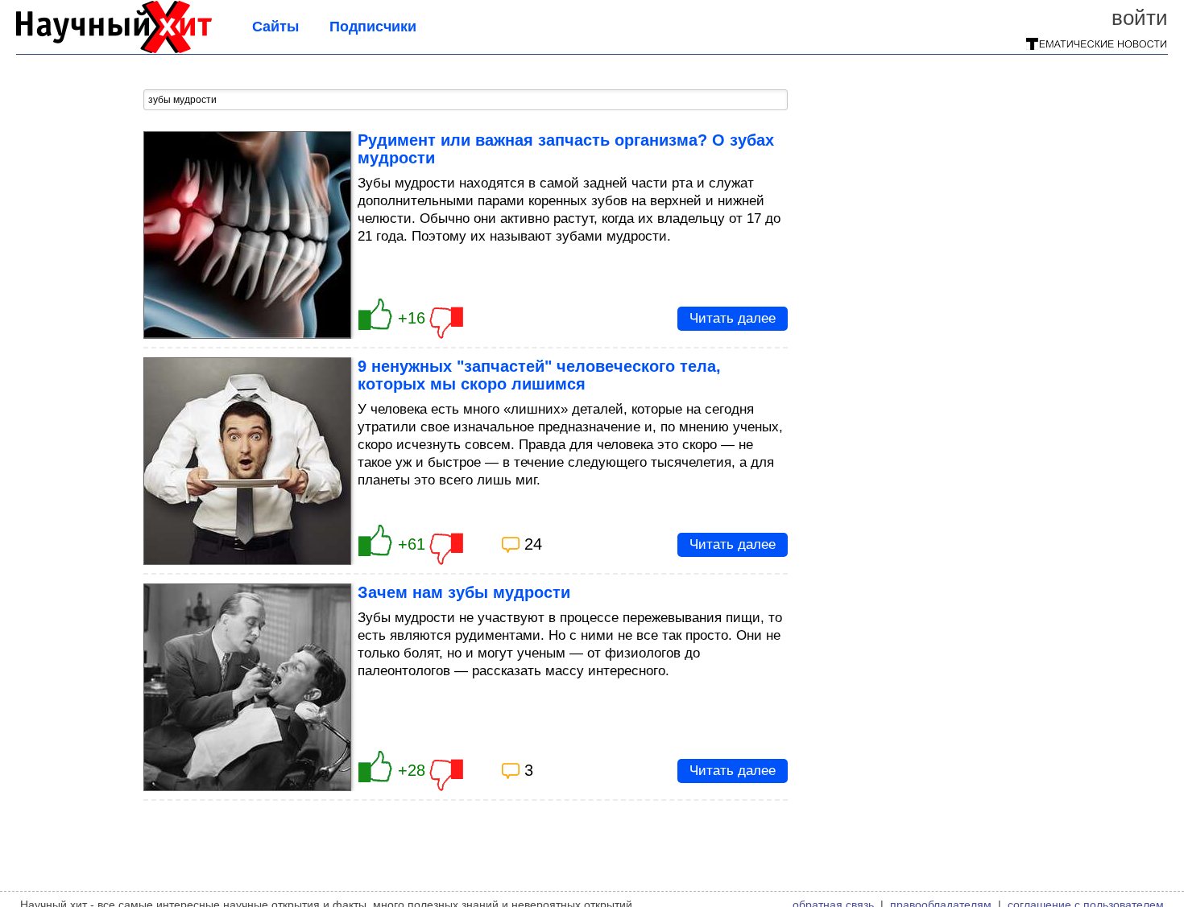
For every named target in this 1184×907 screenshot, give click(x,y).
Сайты (275, 27)
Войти (1140, 18)
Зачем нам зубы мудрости (464, 592)
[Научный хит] (114, 48)
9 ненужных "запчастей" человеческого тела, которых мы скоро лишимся (539, 375)
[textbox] (465, 99)
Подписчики (372, 27)
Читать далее (732, 318)
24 (533, 544)
